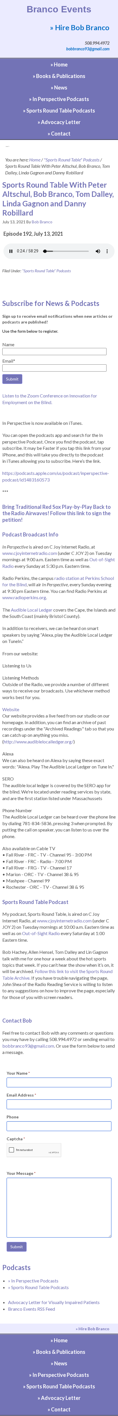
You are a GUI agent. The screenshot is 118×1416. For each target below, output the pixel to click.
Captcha (16, 1138)
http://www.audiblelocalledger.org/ (38, 741)
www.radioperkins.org (24, 597)
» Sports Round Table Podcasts (38, 1287)
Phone (13, 1116)
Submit (16, 1246)
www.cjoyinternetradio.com (29, 553)
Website (10, 709)
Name (8, 344)
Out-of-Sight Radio (41, 933)
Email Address (21, 1095)
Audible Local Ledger (31, 609)
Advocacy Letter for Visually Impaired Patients (54, 1302)
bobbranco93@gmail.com (87, 48)
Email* (8, 360)
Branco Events (59, 9)
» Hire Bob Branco (79, 27)
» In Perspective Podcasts (33, 1280)
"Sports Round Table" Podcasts (46, 270)
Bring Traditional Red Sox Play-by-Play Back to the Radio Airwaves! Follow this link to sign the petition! (56, 513)
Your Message (21, 1173)
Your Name (18, 1073)
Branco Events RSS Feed (31, 1309)
